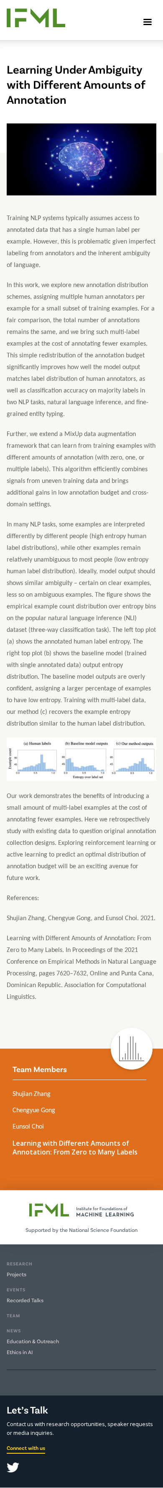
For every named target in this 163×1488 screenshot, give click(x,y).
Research (20, 1263)
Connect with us (26, 1447)
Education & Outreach (33, 1341)
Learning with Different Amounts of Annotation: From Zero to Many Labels (75, 1148)
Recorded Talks (25, 1300)
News (14, 1330)
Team (13, 1315)
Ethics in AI (20, 1352)
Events (16, 1289)
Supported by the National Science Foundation (81, 1229)
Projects (16, 1274)
